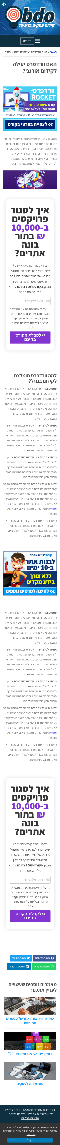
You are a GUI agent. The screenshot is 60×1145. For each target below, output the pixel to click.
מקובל (30, 1140)
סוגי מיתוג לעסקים (30, 1083)
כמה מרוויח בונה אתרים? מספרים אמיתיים (30, 1020)
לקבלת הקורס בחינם (28, 337)
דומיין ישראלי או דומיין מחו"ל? (30, 1053)
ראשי (53, 52)
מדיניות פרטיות (30, 1118)
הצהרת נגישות (17, 1114)
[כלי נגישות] (4, 3)
